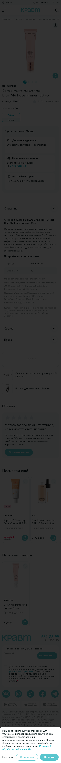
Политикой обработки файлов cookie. (27, 748)
